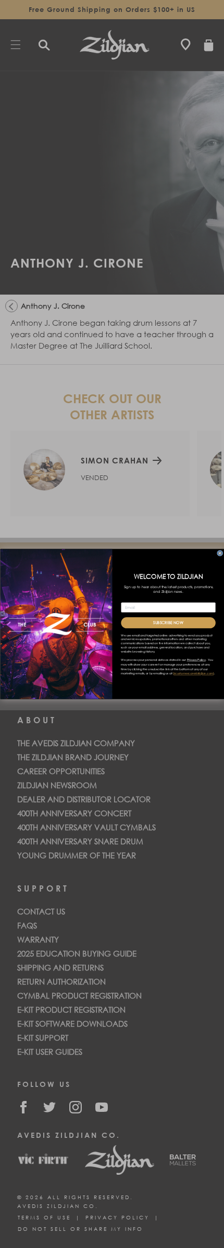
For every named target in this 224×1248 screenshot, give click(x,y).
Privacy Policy (195, 660)
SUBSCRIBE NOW (168, 623)
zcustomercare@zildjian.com (193, 674)
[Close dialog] (219, 553)
